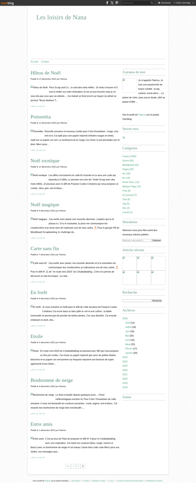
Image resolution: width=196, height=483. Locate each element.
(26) (126, 173)
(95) (128, 160)
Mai (127, 335)
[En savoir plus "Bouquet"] (129, 277)
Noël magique (45, 204)
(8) (126, 191)
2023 (125, 366)
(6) (126, 199)
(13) (131, 186)
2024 (125, 361)
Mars (127, 344)
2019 (125, 383)
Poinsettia (41, 117)
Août (127, 323)
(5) (125, 203)
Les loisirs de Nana (61, 17)
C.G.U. (111, 481)
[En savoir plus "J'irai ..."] (144, 263)
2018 (125, 387)
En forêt (39, 292)
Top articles (75, 481)
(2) (126, 208)
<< (68, 466)
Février (128, 348)
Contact (45, 61)
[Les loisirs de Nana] (129, 85)
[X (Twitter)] (112, 2)
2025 (125, 357)
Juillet (128, 327)
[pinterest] (117, 2)
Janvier (129, 353)
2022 (125, 370)
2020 (125, 379)
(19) (126, 178)
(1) (127, 212)
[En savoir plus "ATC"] (144, 277)
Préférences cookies (154, 481)
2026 (125, 318)
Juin (127, 331)
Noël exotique (45, 160)
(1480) (129, 156)
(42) (130, 165)
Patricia (142, 115)
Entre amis (42, 424)
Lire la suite (38, 106)
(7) (129, 195)
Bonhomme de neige (52, 380)
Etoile (37, 336)
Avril (127, 340)
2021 (125, 374)
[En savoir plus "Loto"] (158, 263)
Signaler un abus (99, 481)
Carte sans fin (45, 248)
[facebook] (107, 2)
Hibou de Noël (46, 73)
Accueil (34, 61)
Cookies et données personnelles (130, 481)
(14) (130, 182)
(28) (128, 169)
